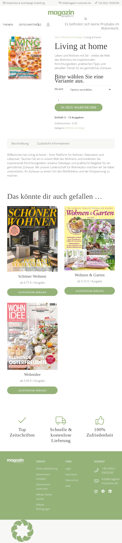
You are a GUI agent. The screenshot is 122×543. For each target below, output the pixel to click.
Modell (59, 89)
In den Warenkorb (78, 107)
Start (57, 37)
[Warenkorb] (85, 18)
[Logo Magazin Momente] (61, 13)
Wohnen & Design (72, 37)
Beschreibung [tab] (20, 143)
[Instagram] (95, 491)
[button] (61, 531)
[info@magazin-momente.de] (98, 481)
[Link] (48, 24)
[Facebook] (103, 491)
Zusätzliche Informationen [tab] (53, 143)
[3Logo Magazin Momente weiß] (15, 460)
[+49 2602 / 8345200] (98, 470)
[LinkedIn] (110, 491)
